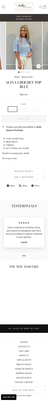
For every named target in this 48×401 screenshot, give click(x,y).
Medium (24, 109)
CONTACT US (24, 346)
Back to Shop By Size (25, 328)
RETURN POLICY (24, 377)
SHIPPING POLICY (24, 373)
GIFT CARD (24, 351)
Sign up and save (23, 390)
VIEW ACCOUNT (24, 360)
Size (24, 104)
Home (17, 77)
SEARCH (24, 342)
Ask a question (24, 177)
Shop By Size (27, 77)
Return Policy (24, 171)
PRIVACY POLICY (23, 364)
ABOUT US (24, 355)
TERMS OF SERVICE (24, 369)
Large (35, 109)
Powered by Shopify (24, 395)
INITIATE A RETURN (24, 382)
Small (12, 109)
